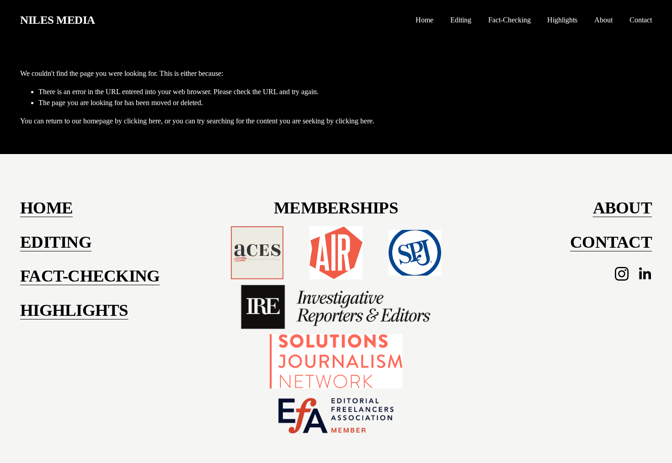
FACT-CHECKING (90, 275)
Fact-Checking (509, 20)
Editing (460, 20)
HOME (46, 207)
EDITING (55, 242)
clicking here (142, 121)
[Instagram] (621, 273)
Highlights (562, 20)
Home (424, 20)
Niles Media (57, 20)
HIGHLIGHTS (74, 310)
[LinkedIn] (644, 273)
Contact (640, 20)
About (603, 20)
